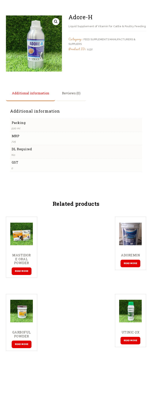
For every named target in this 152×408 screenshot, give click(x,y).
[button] (55, 21)
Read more (21, 271)
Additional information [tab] (30, 93)
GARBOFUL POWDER (21, 334)
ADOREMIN (130, 255)
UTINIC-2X (131, 332)
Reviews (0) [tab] (71, 93)
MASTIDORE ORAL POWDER (21, 259)
